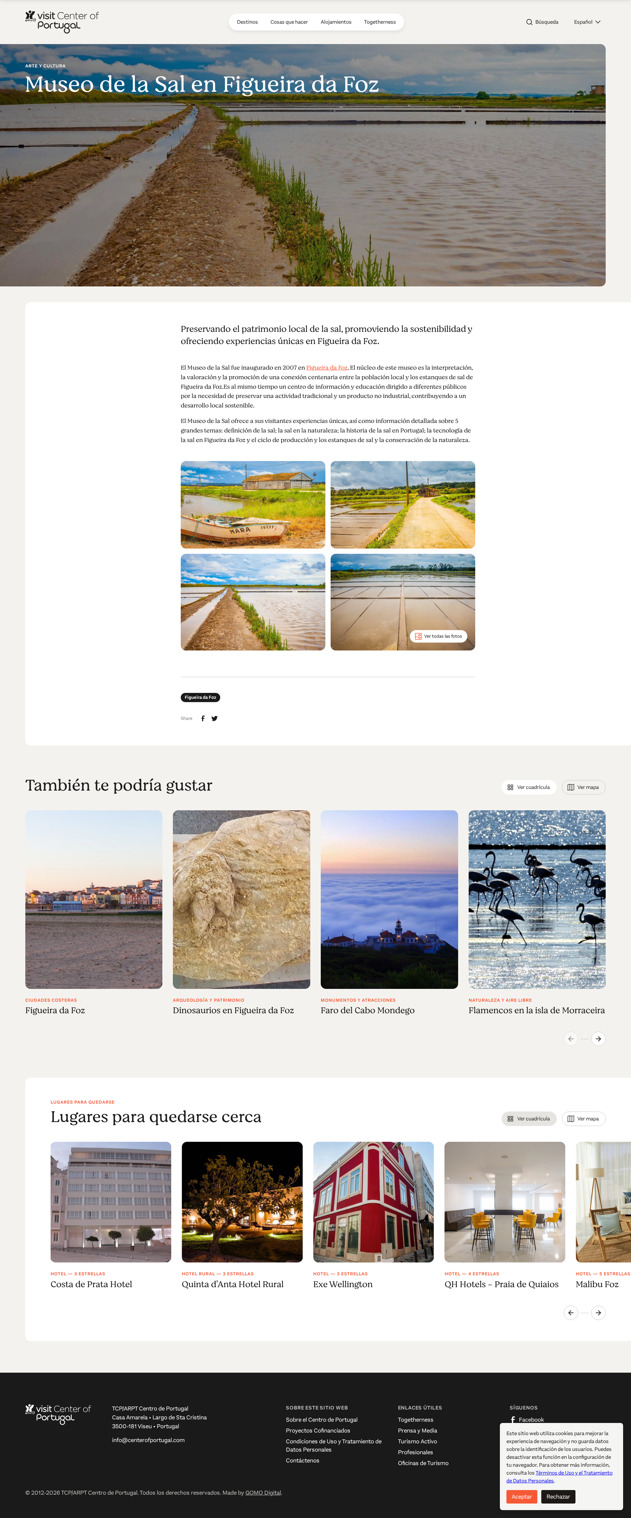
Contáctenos (302, 1460)
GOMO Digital (263, 1493)
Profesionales (415, 1452)
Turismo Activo (417, 1441)
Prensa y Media (417, 1430)
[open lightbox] (253, 505)
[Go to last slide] (571, 1313)
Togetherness (415, 1420)
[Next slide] (598, 1039)
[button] (587, 22)
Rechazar (558, 1497)
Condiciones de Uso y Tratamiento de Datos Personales (334, 1445)
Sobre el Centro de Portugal (322, 1420)
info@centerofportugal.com (148, 1440)
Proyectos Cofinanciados (318, 1430)
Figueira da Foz (327, 367)
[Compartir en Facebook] (203, 718)
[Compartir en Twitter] (215, 718)
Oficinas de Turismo (423, 1463)
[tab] (529, 787)
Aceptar (522, 1497)
